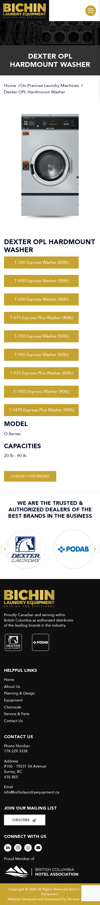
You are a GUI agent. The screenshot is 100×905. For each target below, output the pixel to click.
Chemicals (12, 707)
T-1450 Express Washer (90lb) (41, 391)
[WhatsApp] (28, 848)
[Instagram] (18, 848)
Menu (90, 10)
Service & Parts (16, 714)
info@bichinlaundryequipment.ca (31, 792)
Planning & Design (19, 693)
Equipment (13, 700)
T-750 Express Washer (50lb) (41, 336)
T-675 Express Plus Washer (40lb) (41, 317)
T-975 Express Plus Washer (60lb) (41, 372)
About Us (12, 686)
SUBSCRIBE (21, 820)
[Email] (38, 848)
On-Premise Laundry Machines (49, 85)
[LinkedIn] (7, 848)
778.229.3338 (15, 751)
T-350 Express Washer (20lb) (41, 262)
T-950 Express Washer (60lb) (41, 354)
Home (10, 85)
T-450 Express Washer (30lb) (41, 280)
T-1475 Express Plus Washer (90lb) (41, 409)
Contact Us (13, 721)
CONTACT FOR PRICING (30, 476)
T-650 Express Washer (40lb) (41, 299)
